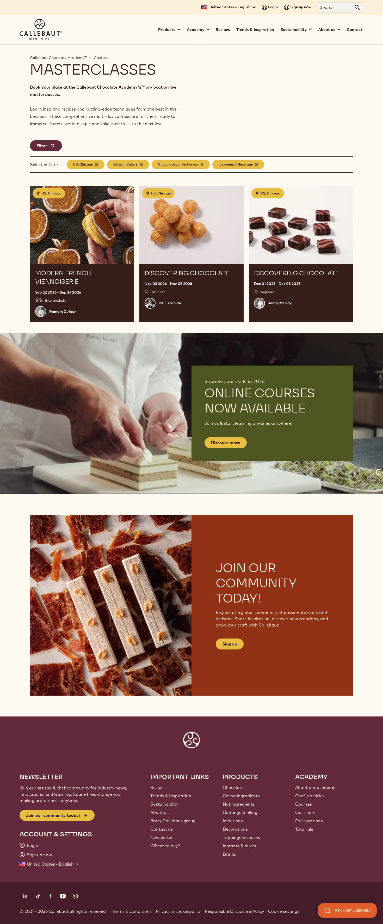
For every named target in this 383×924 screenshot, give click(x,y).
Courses (101, 57)
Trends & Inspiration (255, 29)
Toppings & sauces (241, 837)
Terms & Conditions (132, 911)
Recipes (223, 29)
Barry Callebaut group (173, 820)
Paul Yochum (170, 303)
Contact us (161, 829)
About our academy (315, 787)
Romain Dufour (62, 311)
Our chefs (305, 812)
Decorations (235, 829)
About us (159, 812)
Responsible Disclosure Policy (234, 911)
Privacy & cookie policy (178, 911)
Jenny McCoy (280, 303)
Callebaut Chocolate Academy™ (58, 57)
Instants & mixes (239, 845)
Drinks (229, 854)
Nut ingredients (239, 804)
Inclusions (233, 820)
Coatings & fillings (241, 812)
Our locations (309, 820)
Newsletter (161, 837)
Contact (354, 29)
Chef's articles (310, 795)
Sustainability (164, 804)
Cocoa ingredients (241, 795)
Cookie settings (283, 911)
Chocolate (233, 787)
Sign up (229, 644)
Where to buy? (165, 845)
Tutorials (304, 829)
